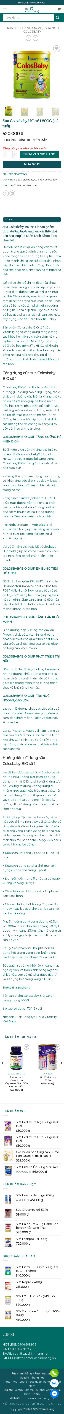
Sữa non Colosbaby (41, 30)
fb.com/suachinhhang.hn (38, 1358)
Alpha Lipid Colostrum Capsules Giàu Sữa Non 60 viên (16, 1082)
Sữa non (34, 28)
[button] (5, 9)
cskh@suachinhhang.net (31, 1353)
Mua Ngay (32, 164)
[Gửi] (57, 17)
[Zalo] (54, 1383)
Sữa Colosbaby (24, 179)
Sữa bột (21, 185)
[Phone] (54, 1373)
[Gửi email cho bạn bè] (12, 193)
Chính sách (38, 1403)
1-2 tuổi (11, 185)
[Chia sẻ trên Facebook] (6, 193)
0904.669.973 (38, 2)
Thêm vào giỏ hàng (39, 154)
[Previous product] (35, 38)
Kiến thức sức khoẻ (16, 1403)
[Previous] (8, 74)
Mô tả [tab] (8, 219)
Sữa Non (32, 185)
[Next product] (28, 38)
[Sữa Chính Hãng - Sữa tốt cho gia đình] (32, 9)
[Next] (55, 74)
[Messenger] (54, 1393)
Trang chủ (14, 28)
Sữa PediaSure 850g (48, 1079)
